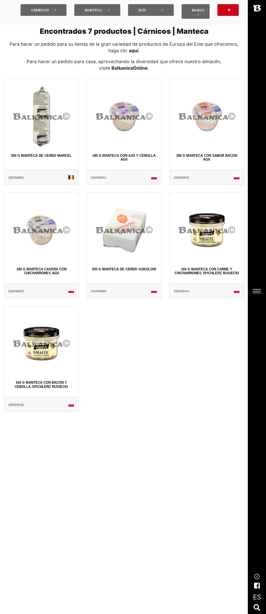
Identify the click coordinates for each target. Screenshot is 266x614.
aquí (133, 50)
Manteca (93, 10)
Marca (198, 10)
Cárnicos (40, 10)
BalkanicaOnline (129, 68)
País (143, 10)
